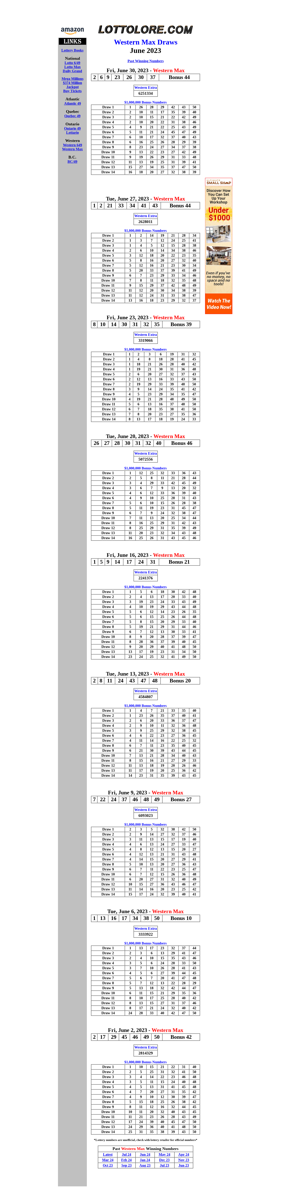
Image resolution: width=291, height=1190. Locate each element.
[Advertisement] (145, 13)
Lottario (72, 132)
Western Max (72, 149)
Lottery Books (72, 50)
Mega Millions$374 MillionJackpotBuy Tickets (72, 85)
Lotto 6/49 (72, 63)
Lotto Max (72, 67)
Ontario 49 (72, 128)
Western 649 (72, 145)
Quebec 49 (72, 116)
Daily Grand (72, 71)
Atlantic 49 (72, 103)
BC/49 (72, 162)
